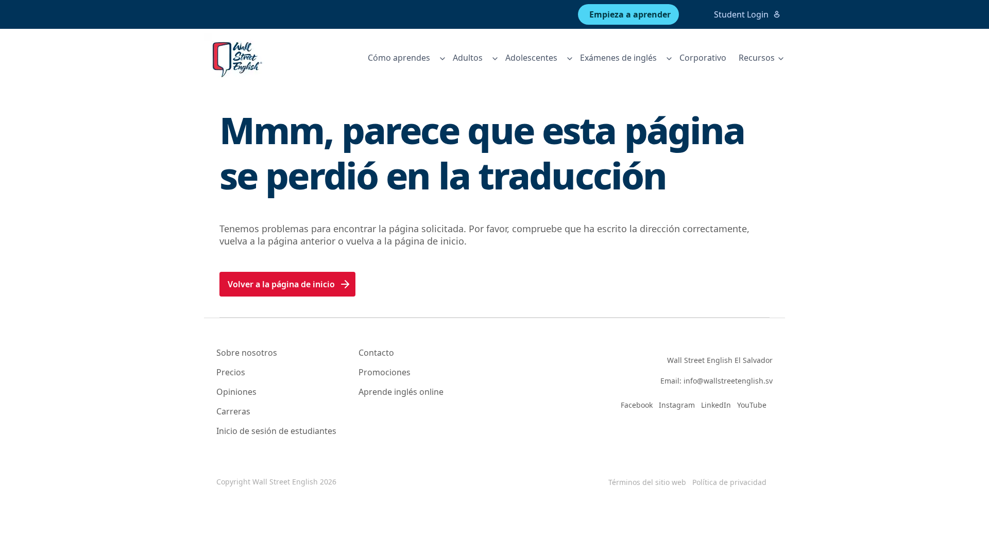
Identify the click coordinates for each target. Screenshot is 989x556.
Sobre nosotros (246, 352)
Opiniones (236, 391)
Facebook (637, 405)
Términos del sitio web (647, 482)
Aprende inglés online (401, 391)
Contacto (376, 352)
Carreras (233, 411)
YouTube (751, 405)
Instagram (677, 405)
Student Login (741, 14)
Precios (230, 372)
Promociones (385, 372)
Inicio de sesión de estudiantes (276, 431)
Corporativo (702, 57)
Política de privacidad (729, 482)
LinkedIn (716, 405)
